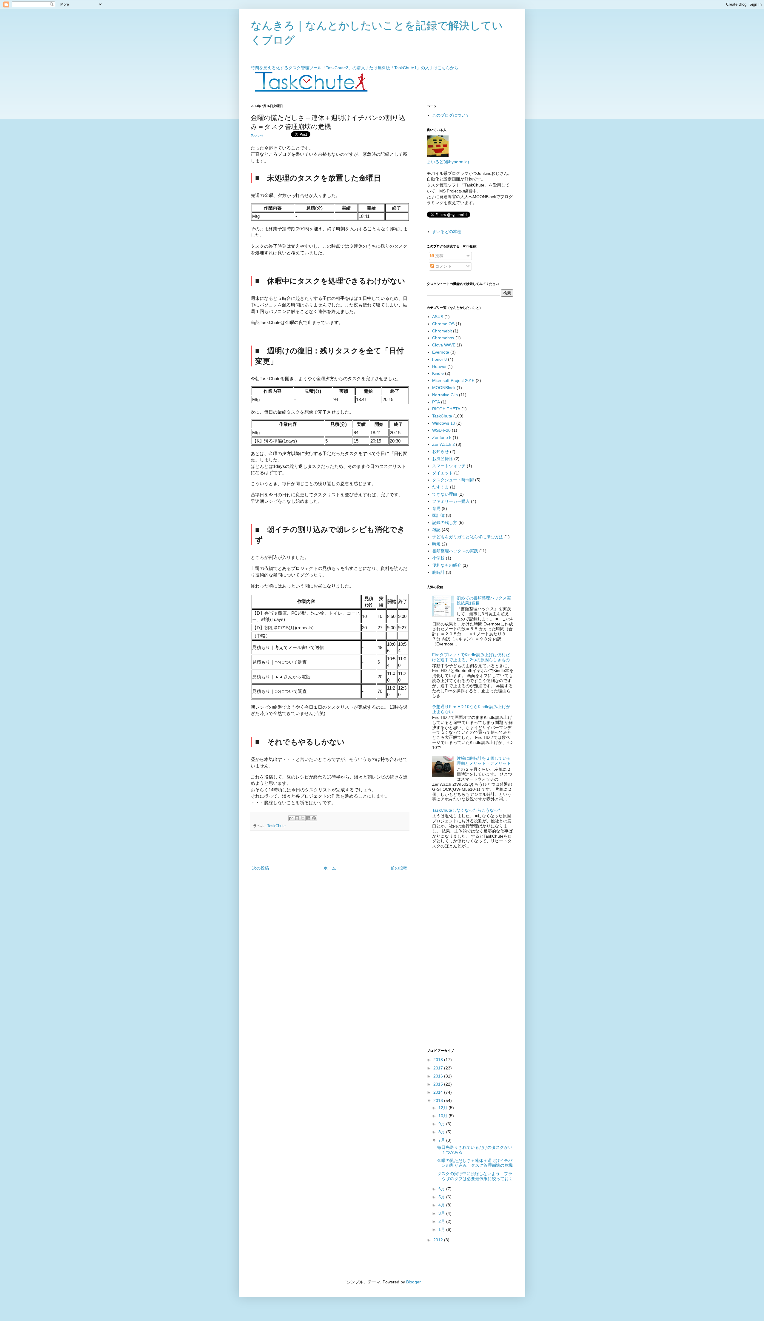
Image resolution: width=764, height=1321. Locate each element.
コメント (443, 266)
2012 (438, 1239)
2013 (438, 1100)
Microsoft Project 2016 (453, 380)
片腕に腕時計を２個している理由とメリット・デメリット (484, 761)
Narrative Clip (445, 394)
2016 (438, 1076)
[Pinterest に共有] (314, 818)
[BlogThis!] (297, 818)
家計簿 (438, 515)
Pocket (257, 136)
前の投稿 (399, 868)
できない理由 (444, 494)
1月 (442, 1229)
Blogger (413, 1282)
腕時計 (438, 572)
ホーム (330, 868)
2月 (442, 1221)
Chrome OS (443, 323)
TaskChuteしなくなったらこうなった (467, 810)
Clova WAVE (443, 345)
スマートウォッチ (449, 465)
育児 (436, 508)
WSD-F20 (441, 430)
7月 (442, 1140)
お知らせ (440, 451)
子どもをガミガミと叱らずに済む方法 (467, 536)
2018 (438, 1059)
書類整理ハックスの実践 (455, 550)
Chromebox (443, 337)
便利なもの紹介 (446, 565)
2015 (438, 1084)
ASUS (437, 316)
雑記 (436, 529)
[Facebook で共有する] (308, 818)
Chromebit (442, 331)
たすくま (440, 487)
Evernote (440, 352)
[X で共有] (303, 818)
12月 (443, 1107)
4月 (442, 1205)
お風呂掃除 (442, 458)
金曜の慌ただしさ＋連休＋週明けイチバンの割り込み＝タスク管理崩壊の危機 (475, 1163)
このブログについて (451, 115)
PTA (436, 402)
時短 (436, 544)
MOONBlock (443, 387)
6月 (442, 1188)
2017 (438, 1068)
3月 (442, 1213)
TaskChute (276, 826)
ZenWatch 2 (443, 444)
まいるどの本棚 (446, 231)
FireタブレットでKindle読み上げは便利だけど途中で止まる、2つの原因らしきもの (471, 657)
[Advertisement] (330, 848)
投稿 (438, 255)
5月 (442, 1196)
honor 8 (439, 359)
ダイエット (442, 473)
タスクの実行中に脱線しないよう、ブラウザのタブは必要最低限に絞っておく (475, 1176)
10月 (443, 1115)
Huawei (439, 366)
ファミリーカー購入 (451, 501)
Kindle (438, 373)
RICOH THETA (446, 408)
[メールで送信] (291, 818)
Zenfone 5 (442, 437)
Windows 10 (443, 423)
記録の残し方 (444, 522)
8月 (442, 1131)
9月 (442, 1123)
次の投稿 (260, 868)
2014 (438, 1092)
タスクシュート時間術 (453, 479)
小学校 (438, 558)
